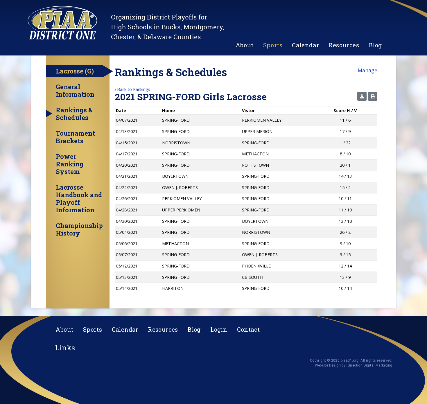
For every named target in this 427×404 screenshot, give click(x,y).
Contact (248, 329)
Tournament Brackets (75, 137)
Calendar (305, 45)
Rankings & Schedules (74, 113)
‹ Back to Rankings (132, 89)
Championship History (79, 229)
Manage (367, 70)
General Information (75, 90)
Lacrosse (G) (75, 71)
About (245, 45)
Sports (273, 45)
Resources (344, 45)
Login (218, 329)
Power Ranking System (70, 164)
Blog (375, 45)
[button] (362, 96)
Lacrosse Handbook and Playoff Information (79, 199)
